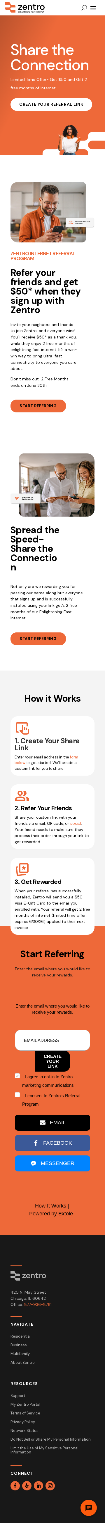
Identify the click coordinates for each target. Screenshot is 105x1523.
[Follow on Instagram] (50, 1485)
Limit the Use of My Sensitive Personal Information (44, 1450)
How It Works (50, 1206)
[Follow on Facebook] (15, 1485)
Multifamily (20, 1354)
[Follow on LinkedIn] (38, 1485)
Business (18, 1345)
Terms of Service (25, 1413)
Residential (20, 1336)
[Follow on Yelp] (27, 1485)
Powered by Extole (51, 1214)
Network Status (24, 1431)
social (75, 823)
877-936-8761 (38, 1304)
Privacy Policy (22, 1422)
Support (17, 1396)
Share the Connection (49, 57)
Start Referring (38, 405)
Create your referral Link (51, 104)
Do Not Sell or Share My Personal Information (50, 1439)
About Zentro (22, 1363)
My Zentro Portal (25, 1405)
